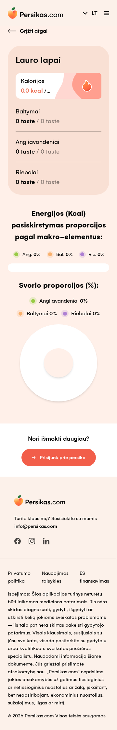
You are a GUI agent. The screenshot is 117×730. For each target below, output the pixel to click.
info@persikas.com (35, 526)
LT (95, 13)
